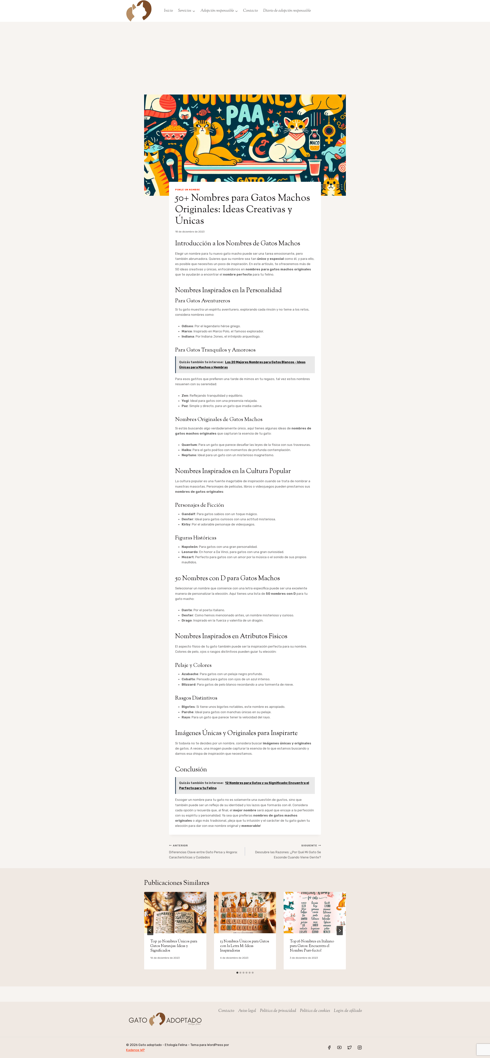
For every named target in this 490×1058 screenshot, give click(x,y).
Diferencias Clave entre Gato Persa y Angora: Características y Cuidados (203, 851)
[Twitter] (349, 1047)
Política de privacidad (278, 1011)
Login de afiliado (348, 1011)
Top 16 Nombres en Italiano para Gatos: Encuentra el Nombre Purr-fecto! (312, 946)
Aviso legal (247, 1011)
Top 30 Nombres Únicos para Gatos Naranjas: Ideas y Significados (173, 946)
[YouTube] (339, 1047)
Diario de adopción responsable (287, 11)
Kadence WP (135, 1050)
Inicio (168, 11)
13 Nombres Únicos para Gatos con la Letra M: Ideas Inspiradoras (244, 946)
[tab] (237, 973)
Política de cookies (315, 1011)
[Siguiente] (340, 930)
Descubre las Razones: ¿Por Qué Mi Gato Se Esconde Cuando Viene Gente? (288, 851)
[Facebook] (329, 1047)
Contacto (250, 11)
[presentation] (175, 912)
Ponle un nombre (187, 189)
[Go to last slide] (150, 930)
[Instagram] (359, 1047)
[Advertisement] (245, 50)
